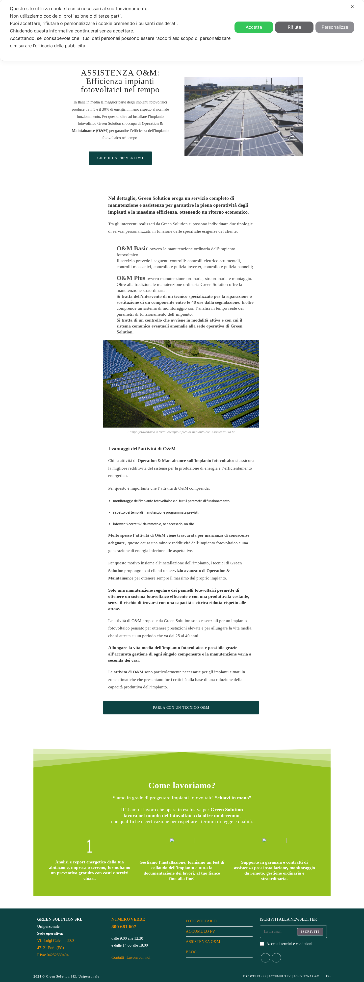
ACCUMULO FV (200, 931)
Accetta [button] (254, 27)
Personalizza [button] (335, 27)
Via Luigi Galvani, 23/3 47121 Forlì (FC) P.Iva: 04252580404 (55, 947)
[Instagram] (276, 957)
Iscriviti (310, 931)
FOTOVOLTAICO (201, 921)
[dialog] (182, 30)
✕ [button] (352, 6)
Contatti (117, 957)
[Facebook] (265, 957)
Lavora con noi (138, 957)
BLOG (191, 952)
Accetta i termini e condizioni (289, 944)
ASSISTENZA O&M (203, 941)
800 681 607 (123, 926)
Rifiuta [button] (294, 27)
